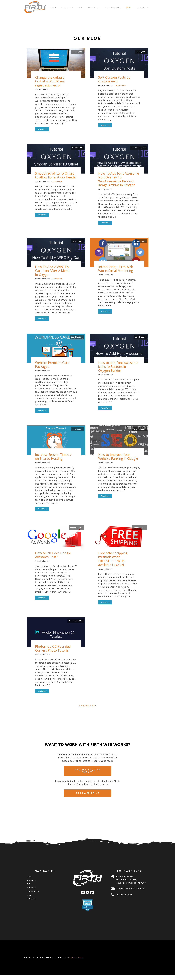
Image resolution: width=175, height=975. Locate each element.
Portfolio (93, 7)
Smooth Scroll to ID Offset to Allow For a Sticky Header (56, 175)
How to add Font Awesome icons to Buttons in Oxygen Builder (118, 366)
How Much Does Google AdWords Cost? (53, 555)
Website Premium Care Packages (52, 364)
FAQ (80, 7)
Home (53, 7)
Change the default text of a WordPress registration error (50, 81)
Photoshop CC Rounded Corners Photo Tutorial (53, 648)
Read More (42, 129)
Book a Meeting (87, 793)
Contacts (142, 7)
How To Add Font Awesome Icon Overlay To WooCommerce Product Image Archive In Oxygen (118, 179)
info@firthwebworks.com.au (130, 888)
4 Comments (121, 85)
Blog (129, 7)
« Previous (84, 705)
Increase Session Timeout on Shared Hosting (53, 456)
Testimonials (112, 7)
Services (66, 7)
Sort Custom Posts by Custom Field (114, 79)
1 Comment (57, 181)
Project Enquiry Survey (87, 771)
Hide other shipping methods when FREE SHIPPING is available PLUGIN (113, 559)
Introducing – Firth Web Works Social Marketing (115, 268)
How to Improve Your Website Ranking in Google (118, 456)
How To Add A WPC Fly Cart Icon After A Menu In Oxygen (52, 270)
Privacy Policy (75, 957)
